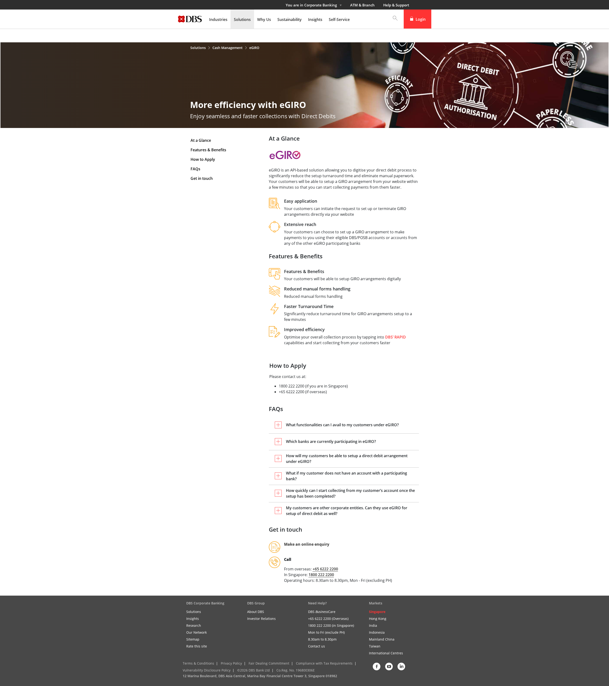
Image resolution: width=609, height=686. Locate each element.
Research (193, 625)
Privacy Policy (231, 663)
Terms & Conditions (198, 663)
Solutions (198, 47)
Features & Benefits (208, 149)
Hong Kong (377, 618)
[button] (392, 19)
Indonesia (377, 632)
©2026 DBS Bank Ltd (253, 670)
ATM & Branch (362, 5)
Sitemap (192, 639)
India (373, 625)
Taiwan (374, 646)
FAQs (195, 169)
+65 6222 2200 (325, 569)
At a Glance (201, 140)
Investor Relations (261, 618)
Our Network (196, 632)
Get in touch (202, 178)
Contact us (316, 646)
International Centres (386, 653)
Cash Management (228, 47)
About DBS (255, 611)
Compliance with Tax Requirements (324, 663)
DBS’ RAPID (395, 337)
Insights (192, 618)
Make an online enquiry (306, 544)
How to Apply (203, 159)
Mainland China (381, 639)
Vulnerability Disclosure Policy (207, 670)
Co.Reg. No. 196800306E (295, 670)
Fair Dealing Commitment (269, 663)
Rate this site (196, 646)
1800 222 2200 (321, 574)
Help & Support (396, 5)
